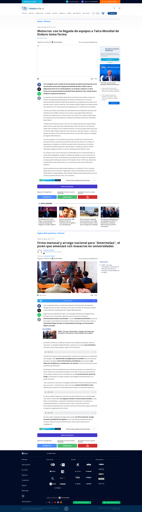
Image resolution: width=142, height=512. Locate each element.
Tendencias (62, 13)
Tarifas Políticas (26, 501)
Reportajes (25, 491)
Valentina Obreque (48, 250)
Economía (48, 13)
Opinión (69, 13)
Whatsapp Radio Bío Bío (112, 502)
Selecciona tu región (30, 1)
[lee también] (50, 335)
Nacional (31, 13)
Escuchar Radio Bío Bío (110, 1)
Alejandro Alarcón (50, 256)
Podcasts (24, 13)
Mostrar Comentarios (67, 186)
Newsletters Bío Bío (74, 1)
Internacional (39, 13)
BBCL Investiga (77, 13)
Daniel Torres (43, 38)
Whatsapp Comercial (83, 502)
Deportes (55, 13)
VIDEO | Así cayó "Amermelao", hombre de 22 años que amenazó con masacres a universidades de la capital (76, 332)
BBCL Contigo (86, 13)
